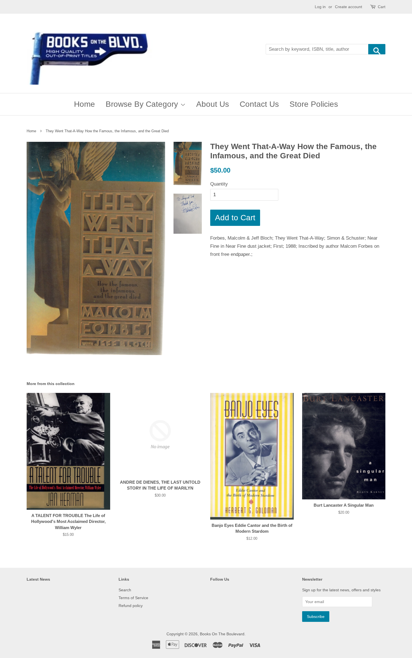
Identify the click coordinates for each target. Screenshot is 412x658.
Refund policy (131, 605)
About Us (212, 104)
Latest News (38, 579)
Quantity (219, 184)
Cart (381, 6)
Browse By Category (143, 104)
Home (84, 104)
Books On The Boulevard (222, 634)
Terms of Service (133, 598)
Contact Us (259, 104)
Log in (320, 6)
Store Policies (314, 104)
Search (125, 590)
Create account (348, 6)
